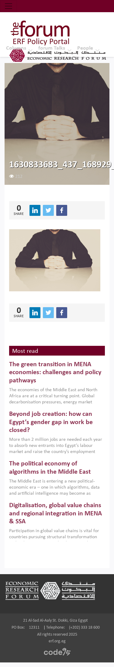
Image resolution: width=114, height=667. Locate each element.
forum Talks (51, 48)
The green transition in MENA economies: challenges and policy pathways (55, 372)
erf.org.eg (57, 641)
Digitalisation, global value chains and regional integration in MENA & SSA (55, 513)
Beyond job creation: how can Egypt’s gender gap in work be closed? (51, 422)
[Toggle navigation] (8, 6)
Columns (16, 48)
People (85, 48)
